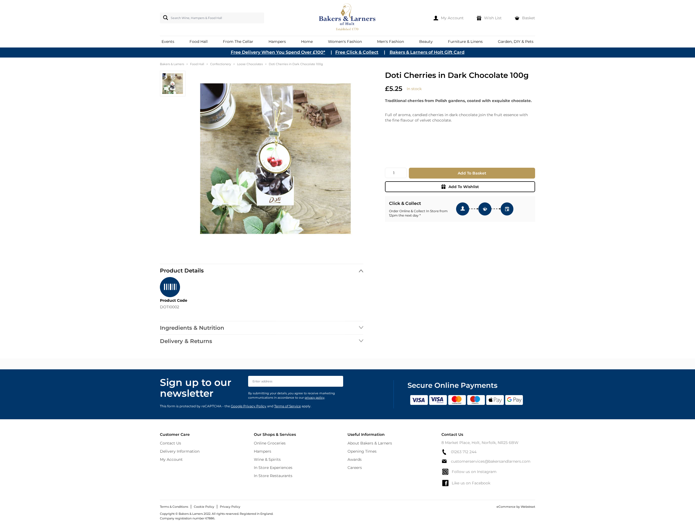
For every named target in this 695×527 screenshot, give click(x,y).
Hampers (262, 451)
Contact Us (170, 443)
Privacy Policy (230, 507)
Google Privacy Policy (248, 406)
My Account (171, 459)
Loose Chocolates (250, 64)
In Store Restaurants (273, 475)
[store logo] (347, 18)
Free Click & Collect (356, 52)
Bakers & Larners (172, 64)
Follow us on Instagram (474, 471)
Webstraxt (528, 507)
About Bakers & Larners (370, 443)
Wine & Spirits (267, 459)
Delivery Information (180, 451)
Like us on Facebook (471, 483)
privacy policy (314, 397)
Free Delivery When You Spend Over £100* (278, 52)
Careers (355, 467)
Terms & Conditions (174, 507)
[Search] (164, 17)
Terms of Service (287, 406)
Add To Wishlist (463, 186)
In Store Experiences (273, 467)
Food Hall (197, 64)
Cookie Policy (204, 507)
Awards (355, 459)
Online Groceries (270, 443)
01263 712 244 (463, 451)
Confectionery (220, 64)
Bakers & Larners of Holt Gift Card (427, 52)
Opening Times (362, 451)
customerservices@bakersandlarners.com (490, 461)
